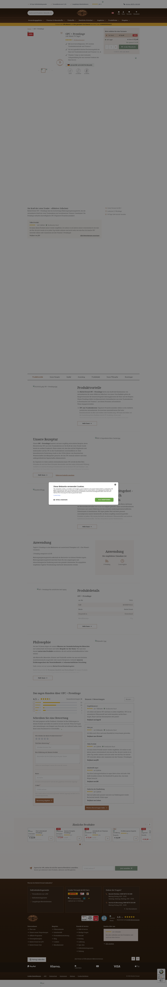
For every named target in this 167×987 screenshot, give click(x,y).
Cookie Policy (56, 495)
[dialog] (83, 493)
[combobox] (115, 484)
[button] (60, 500)
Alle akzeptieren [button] (104, 500)
